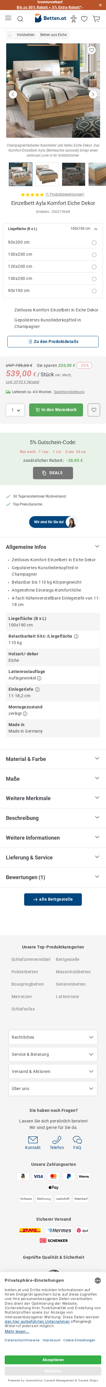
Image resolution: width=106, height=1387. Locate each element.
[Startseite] (51, 19)
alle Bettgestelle (56, 899)
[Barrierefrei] (74, 19)
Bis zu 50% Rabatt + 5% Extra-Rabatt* (49, 7)
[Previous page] (13, 94)
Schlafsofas (23, 1009)
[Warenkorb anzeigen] (97, 19)
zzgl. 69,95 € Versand (22, 382)
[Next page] (93, 94)
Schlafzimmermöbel (30, 959)
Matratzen (21, 996)
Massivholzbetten (73, 971)
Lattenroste (67, 996)
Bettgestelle (67, 959)
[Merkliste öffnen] (85, 19)
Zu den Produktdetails (56, 341)
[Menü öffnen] (9, 19)
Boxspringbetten (27, 984)
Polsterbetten (24, 971)
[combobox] (15, 410)
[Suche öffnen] (20, 19)
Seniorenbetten (71, 984)
